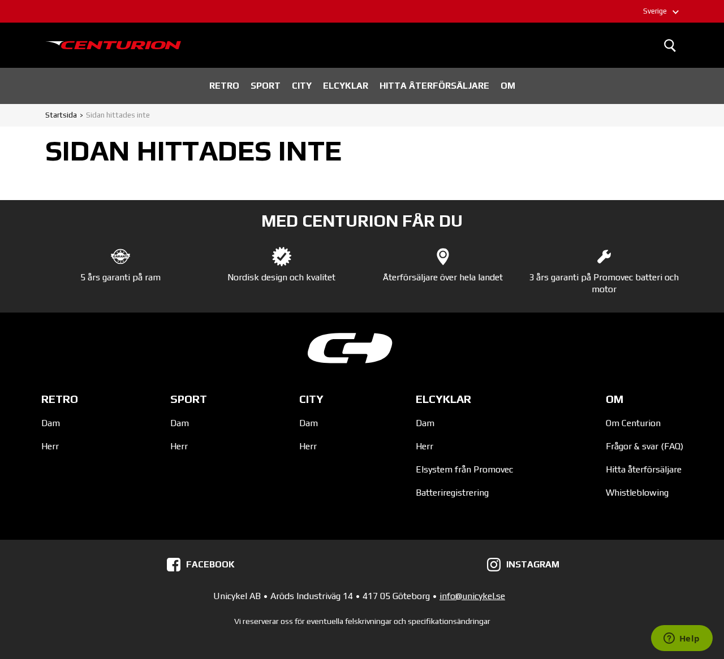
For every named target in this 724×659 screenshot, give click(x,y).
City (302, 85)
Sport (266, 85)
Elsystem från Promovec (464, 469)
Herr (50, 446)
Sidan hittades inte (118, 115)
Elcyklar (345, 85)
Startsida (61, 115)
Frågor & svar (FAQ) (644, 446)
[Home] (113, 45)
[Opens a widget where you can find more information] (681, 639)
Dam (50, 423)
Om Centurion (633, 423)
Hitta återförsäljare (434, 85)
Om (508, 85)
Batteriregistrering (452, 492)
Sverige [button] (655, 11)
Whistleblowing (637, 492)
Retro (224, 85)
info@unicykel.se (472, 596)
